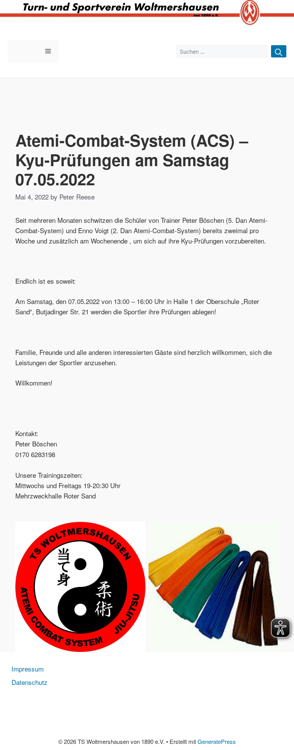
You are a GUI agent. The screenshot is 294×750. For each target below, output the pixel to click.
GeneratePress (217, 741)
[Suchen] (278, 51)
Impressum (27, 668)
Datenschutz (29, 682)
